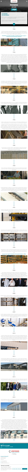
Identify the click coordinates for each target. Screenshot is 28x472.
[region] (14, 468)
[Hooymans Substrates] (14, 1)
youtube (14, 453)
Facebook (7, 446)
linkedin (15, 453)
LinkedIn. (11, 446)
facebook (12, 453)
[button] (3, 1)
